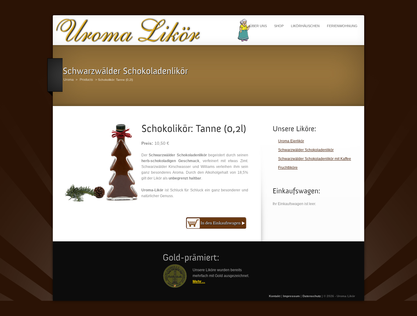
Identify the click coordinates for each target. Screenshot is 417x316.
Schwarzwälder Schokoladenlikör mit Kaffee (314, 159)
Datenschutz (312, 296)
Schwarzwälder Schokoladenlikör (306, 150)
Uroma (68, 79)
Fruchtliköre (288, 167)
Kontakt (274, 296)
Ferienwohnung (342, 26)
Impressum (291, 296)
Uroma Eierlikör (291, 141)
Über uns (258, 26)
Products (86, 79)
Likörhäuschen (305, 26)
